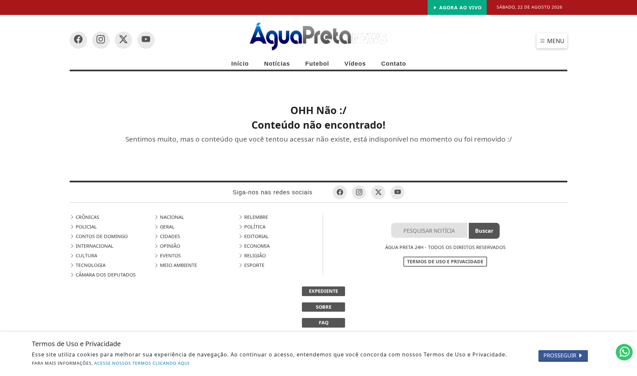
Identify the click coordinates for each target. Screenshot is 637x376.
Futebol (317, 63)
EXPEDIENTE (323, 291)
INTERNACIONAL (93, 246)
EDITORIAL (256, 236)
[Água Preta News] (318, 35)
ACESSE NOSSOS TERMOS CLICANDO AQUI (141, 363)
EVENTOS (170, 255)
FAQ (323, 322)
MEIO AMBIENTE (178, 265)
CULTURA (85, 255)
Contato (393, 63)
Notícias (277, 63)
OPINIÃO (169, 246)
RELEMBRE (255, 217)
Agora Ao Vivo (460, 7)
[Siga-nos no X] (123, 40)
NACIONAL (171, 217)
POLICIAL (85, 226)
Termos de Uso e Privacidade (445, 261)
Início (240, 63)
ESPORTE (253, 265)
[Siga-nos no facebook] (78, 40)
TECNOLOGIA (90, 265)
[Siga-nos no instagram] (146, 40)
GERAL (167, 226)
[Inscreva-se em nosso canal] (100, 40)
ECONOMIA (256, 246)
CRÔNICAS (86, 217)
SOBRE (323, 307)
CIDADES (169, 236)
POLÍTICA (254, 226)
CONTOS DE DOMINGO (101, 236)
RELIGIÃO (254, 255)
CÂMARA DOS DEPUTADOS (105, 275)
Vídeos (355, 63)
